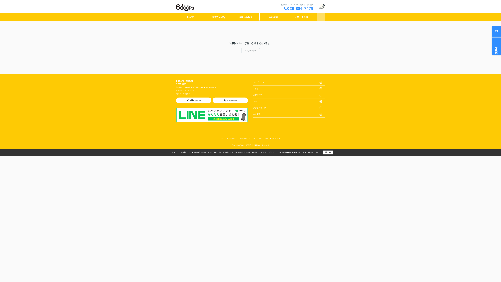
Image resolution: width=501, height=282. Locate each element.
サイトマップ (277, 138)
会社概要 (273, 17)
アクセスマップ (259, 108)
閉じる (328, 152)
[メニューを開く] (321, 16)
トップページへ (251, 51)
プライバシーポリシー (259, 138)
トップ (190, 17)
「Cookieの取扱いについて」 (294, 152)
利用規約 (243, 138)
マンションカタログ (228, 138)
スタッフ (256, 89)
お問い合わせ (301, 17)
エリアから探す (218, 17)
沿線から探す (246, 17)
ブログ (256, 101)
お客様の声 (257, 95)
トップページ (258, 82)
